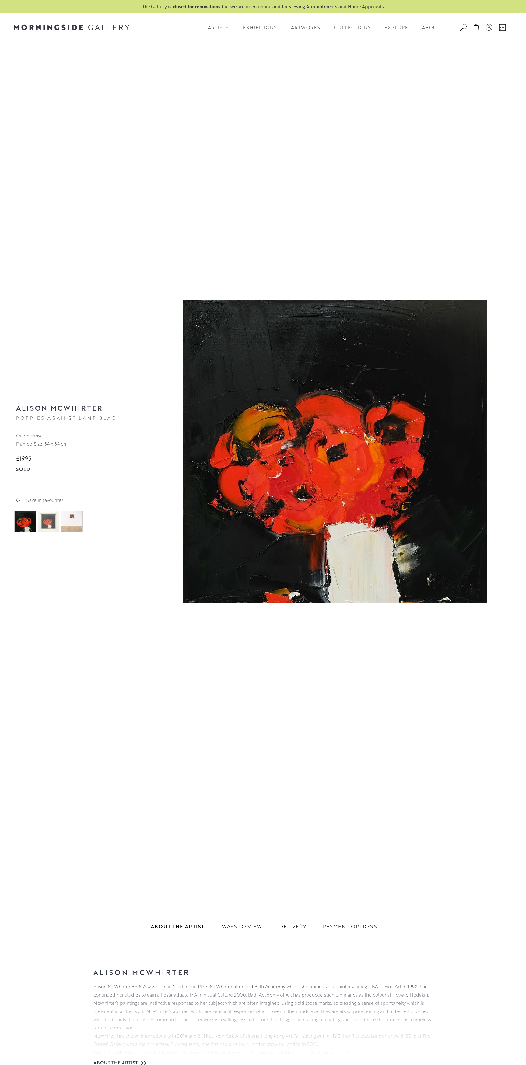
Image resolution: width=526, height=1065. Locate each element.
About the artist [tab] (177, 926)
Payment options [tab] (350, 926)
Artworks (305, 27)
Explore (396, 27)
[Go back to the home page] (71, 27)
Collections (352, 27)
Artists (218, 27)
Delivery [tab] (293, 926)
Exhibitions (260, 27)
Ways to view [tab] (242, 926)
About (431, 27)
